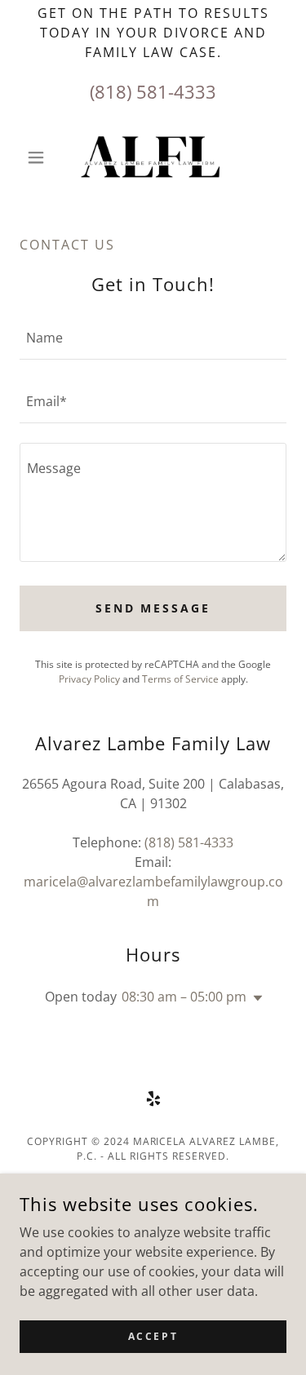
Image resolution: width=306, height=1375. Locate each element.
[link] (153, 157)
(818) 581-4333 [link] (153, 91)
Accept (153, 1336)
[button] (40, 157)
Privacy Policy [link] (89, 679)
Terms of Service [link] (180, 679)
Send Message (153, 608)
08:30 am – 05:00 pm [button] (184, 997)
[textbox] (153, 338)
